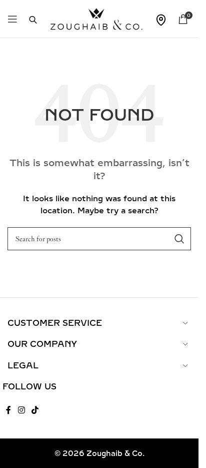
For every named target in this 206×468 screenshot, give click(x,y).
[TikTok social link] (35, 410)
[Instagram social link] (21, 410)
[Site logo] (96, 18)
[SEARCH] (179, 238)
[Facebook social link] (8, 410)
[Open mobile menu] (12, 19)
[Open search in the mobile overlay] (28, 19)
